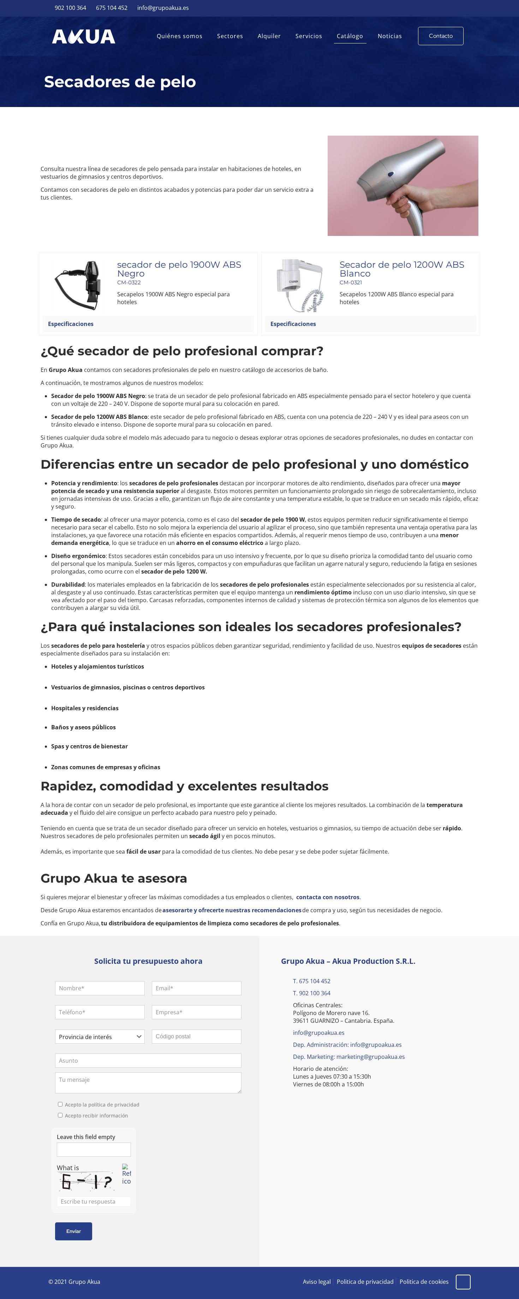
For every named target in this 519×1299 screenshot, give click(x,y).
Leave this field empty (86, 1137)
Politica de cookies (424, 1282)
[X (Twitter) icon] (449, 8)
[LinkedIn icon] (466, 8)
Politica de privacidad (365, 1282)
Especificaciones (71, 324)
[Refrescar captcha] (126, 1174)
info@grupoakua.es (163, 8)
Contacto (441, 36)
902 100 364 (70, 8)
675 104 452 (111, 8)
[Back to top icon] (463, 1282)
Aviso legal (317, 1282)
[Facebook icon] (440, 8)
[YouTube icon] (457, 8)
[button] (148, 324)
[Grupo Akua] (83, 36)
